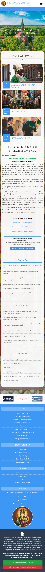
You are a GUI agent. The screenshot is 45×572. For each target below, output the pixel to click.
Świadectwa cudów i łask (22, 423)
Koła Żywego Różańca (22, 453)
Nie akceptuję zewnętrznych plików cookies (22, 567)
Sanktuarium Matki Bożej (19, 3)
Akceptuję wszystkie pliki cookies (22, 248)
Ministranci (22, 449)
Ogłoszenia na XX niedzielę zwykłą (22, 227)
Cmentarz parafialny (22, 429)
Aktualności (22, 57)
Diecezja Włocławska (22, 482)
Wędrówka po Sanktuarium (22, 420)
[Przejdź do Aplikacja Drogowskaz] (22, 398)
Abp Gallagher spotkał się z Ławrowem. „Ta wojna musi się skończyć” (22, 284)
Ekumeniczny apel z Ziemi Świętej (12, 363)
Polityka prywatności (22, 439)
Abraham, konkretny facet (10, 380)
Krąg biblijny (22, 456)
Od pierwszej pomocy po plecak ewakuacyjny (15, 359)
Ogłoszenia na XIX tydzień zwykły (22, 231)
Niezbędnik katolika (22, 473)
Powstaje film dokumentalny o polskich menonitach (17, 372)
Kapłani (22, 426)
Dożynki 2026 (18, 111)
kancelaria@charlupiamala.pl (11, 9)
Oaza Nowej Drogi (22, 462)
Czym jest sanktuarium (23, 416)
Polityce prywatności (34, 550)
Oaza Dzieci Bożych (22, 459)
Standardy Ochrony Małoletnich (22, 432)
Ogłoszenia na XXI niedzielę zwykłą (22, 148)
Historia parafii (22, 413)
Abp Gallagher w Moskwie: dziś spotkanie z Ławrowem (18, 288)
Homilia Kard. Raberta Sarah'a (23, 86)
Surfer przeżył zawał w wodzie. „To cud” (14, 336)
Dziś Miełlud (6, 367)
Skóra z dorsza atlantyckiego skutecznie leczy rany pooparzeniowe (21, 376)
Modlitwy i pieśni (22, 435)
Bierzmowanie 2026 (21, 138)
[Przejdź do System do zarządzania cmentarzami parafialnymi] (8, 398)
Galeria (22, 479)
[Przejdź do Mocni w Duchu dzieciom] (37, 398)
